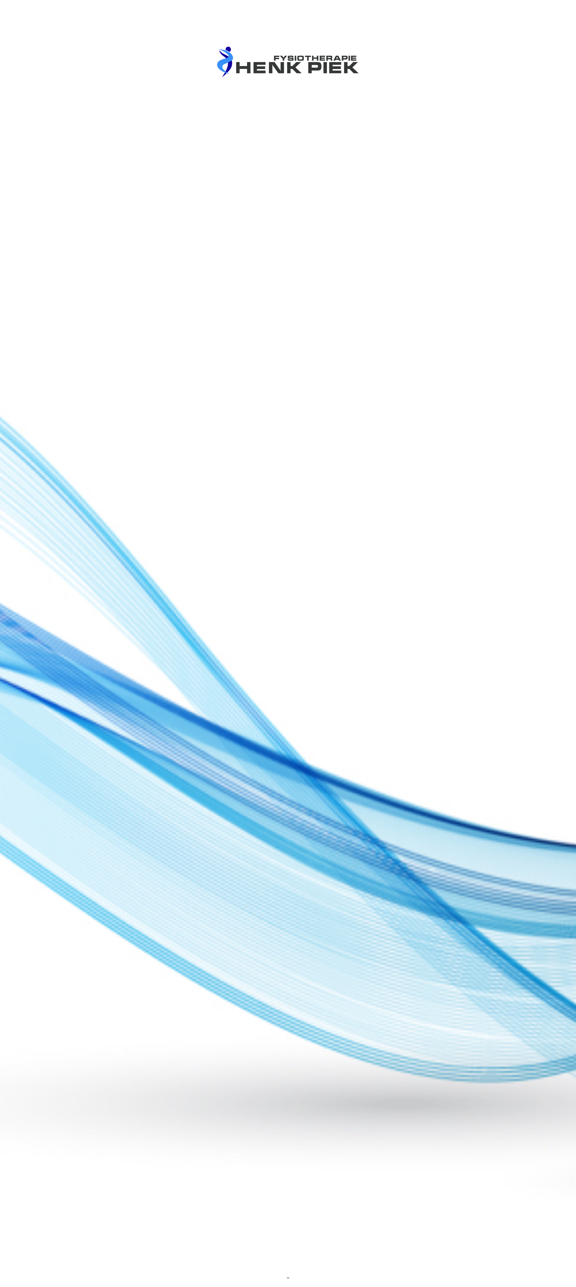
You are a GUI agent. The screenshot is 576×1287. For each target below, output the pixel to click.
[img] (288, 643)
